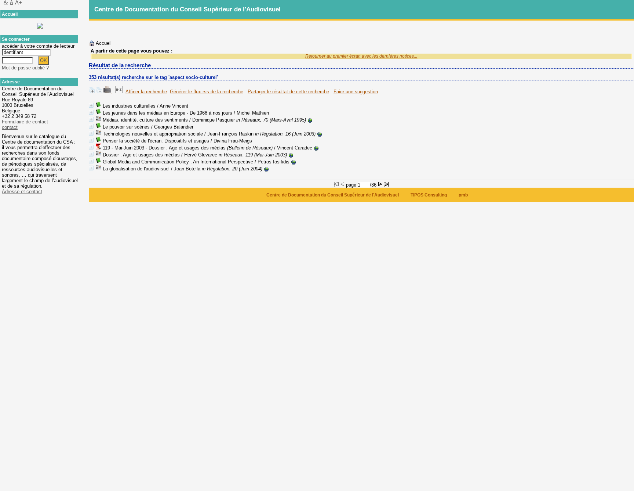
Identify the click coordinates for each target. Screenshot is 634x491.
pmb (463, 195)
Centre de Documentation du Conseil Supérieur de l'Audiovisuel (332, 195)
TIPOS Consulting (429, 195)
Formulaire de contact (25, 121)
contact (10, 127)
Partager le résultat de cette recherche (288, 91)
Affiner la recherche (146, 91)
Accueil (103, 43)
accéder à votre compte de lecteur (38, 46)
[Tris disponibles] (119, 91)
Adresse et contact (22, 191)
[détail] (91, 105)
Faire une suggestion (356, 91)
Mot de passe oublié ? (25, 68)
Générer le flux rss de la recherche (206, 91)
